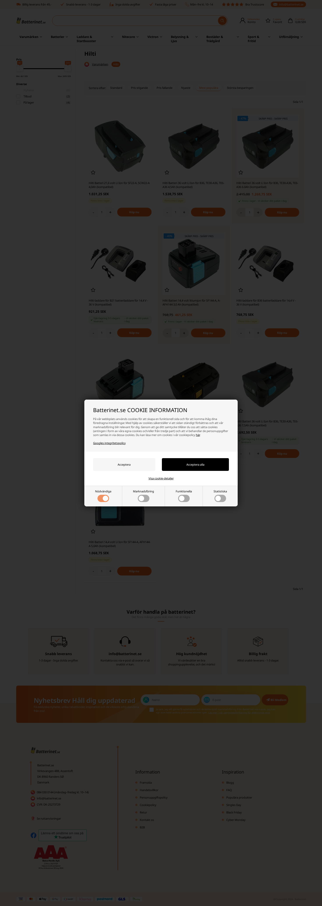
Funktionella (184, 491)
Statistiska (220, 491)
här (198, 435)
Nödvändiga (103, 491)
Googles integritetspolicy (109, 443)
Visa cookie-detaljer (161, 478)
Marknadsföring (143, 491)
